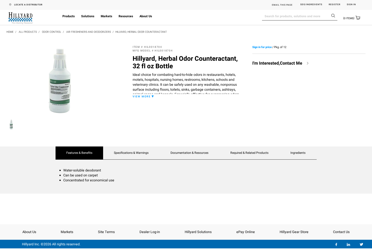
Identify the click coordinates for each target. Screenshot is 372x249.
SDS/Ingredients (311, 4)
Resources (126, 16)
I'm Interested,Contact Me (277, 63)
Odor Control (51, 32)
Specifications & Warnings (131, 153)
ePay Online (245, 232)
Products (68, 16)
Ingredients (297, 153)
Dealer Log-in (150, 232)
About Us (146, 16)
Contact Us (341, 232)
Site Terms (106, 232)
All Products (28, 32)
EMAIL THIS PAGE (282, 4)
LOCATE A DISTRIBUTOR (28, 4)
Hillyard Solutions (198, 232)
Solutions (87, 16)
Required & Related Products (249, 153)
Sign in (351, 4)
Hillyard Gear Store (294, 232)
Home (10, 32)
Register (334, 4)
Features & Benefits (79, 153)
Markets (106, 16)
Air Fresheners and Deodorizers (88, 32)
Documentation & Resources (189, 153)
